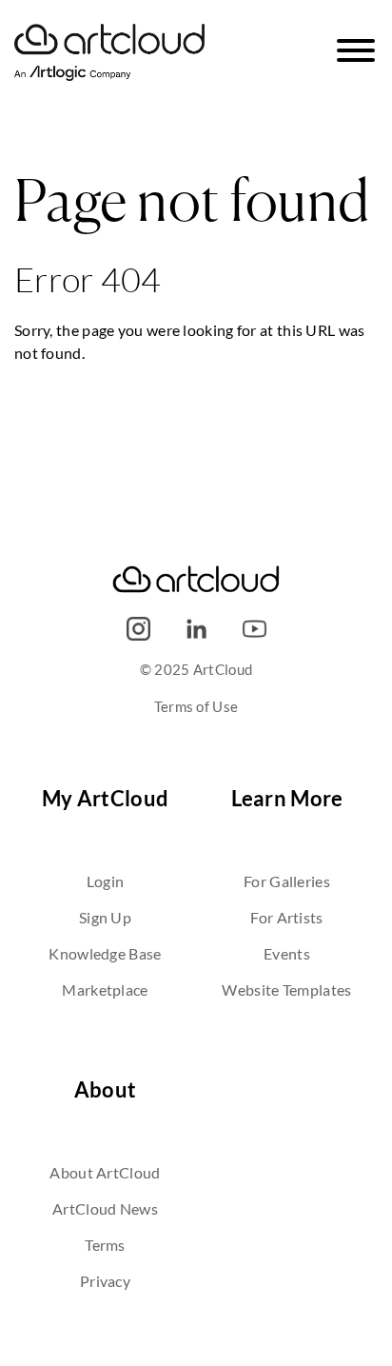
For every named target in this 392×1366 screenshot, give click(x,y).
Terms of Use (196, 706)
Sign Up (105, 917)
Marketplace (104, 989)
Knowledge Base (105, 953)
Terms (105, 1245)
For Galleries (287, 881)
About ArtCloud (104, 1172)
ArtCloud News (105, 1208)
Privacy (105, 1281)
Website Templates (286, 989)
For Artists (286, 917)
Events (287, 953)
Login (106, 881)
